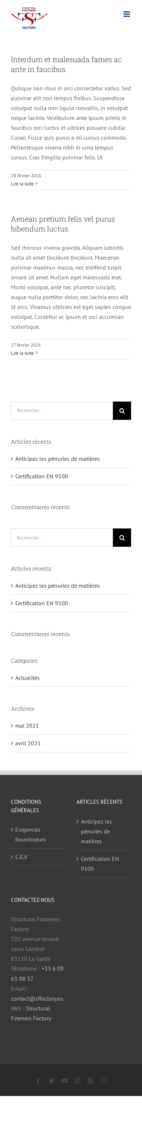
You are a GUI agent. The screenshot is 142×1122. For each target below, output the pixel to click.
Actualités (27, 677)
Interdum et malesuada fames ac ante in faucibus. (66, 64)
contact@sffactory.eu (37, 998)
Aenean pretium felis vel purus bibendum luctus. (63, 223)
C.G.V (21, 857)
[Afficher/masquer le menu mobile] (127, 14)
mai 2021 (27, 725)
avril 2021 (28, 743)
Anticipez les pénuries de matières (57, 458)
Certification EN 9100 (41, 476)
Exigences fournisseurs (30, 834)
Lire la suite (22, 184)
